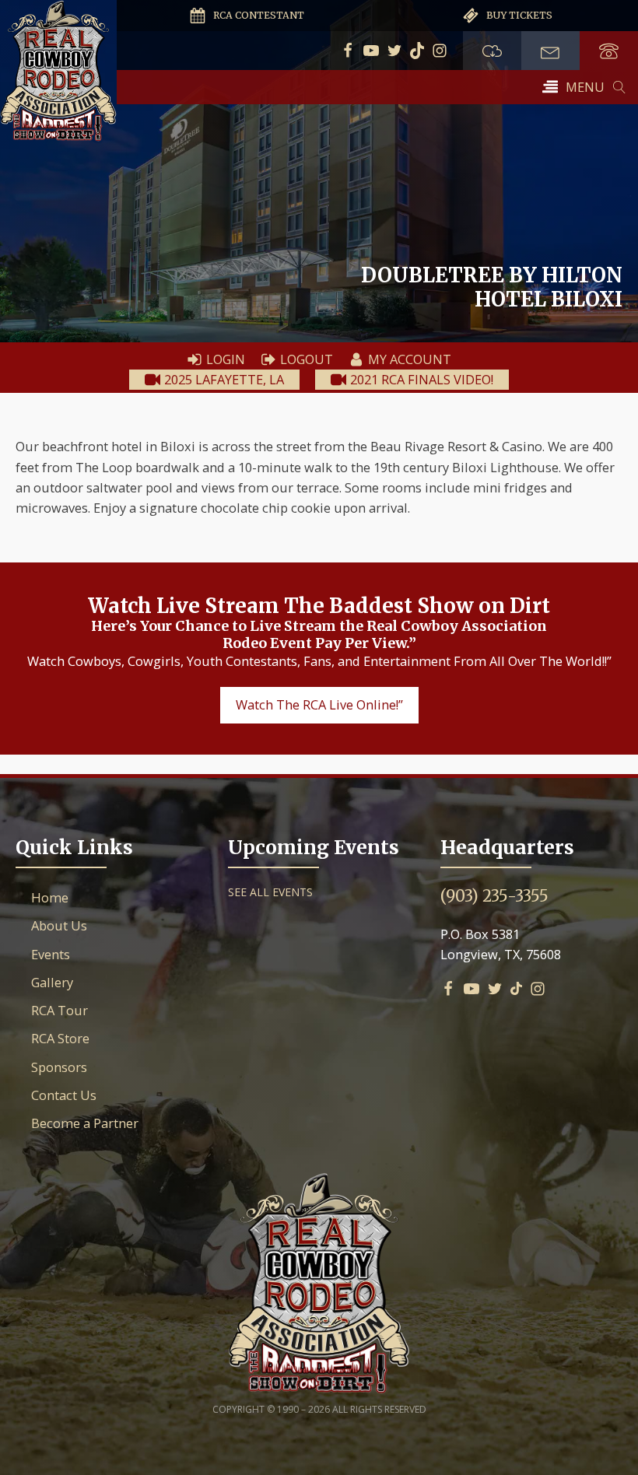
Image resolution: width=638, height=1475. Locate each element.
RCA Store (60, 1038)
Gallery (52, 982)
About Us (59, 925)
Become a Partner (84, 1123)
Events (50, 954)
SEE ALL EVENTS (270, 892)
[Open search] (619, 87)
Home (49, 897)
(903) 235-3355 (494, 896)
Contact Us (63, 1095)
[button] (573, 87)
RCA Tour (59, 1010)
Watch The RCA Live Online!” (319, 704)
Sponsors (59, 1067)
